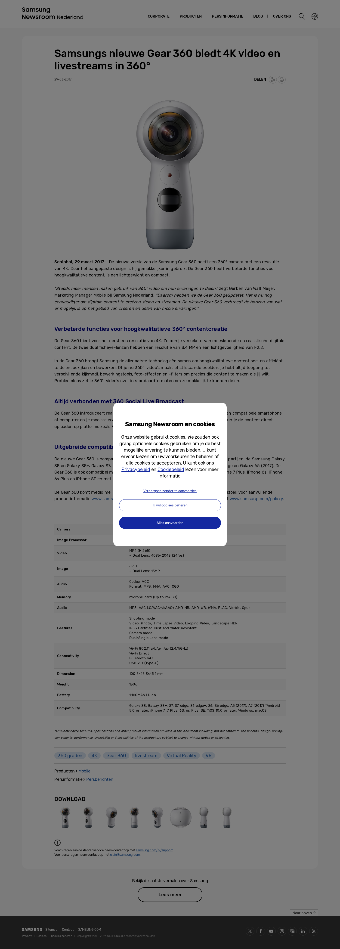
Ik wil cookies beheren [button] (169, 505)
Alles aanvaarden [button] (170, 523)
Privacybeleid (135, 469)
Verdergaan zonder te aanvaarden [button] (170, 491)
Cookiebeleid (171, 469)
